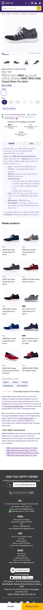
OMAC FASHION (20, 69)
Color (4, 89)
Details (11, 143)
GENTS (6, 382)
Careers (38, 584)
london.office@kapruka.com (23, 545)
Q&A (31, 143)
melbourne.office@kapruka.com (23, 562)
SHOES (15, 382)
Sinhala (16, 594)
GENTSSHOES (22, 386)
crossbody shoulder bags (13, 406)
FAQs (22, 586)
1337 (31, 493)
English (10, 594)
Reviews (17, 584)
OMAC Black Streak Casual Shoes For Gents (22, 453)
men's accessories (26, 418)
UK (28, 594)
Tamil (22, 594)
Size (3, 98)
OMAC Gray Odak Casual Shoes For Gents (22, 448)
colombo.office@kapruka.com (24, 509)
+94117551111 (26, 507)
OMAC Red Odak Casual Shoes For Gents (21, 450)
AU (26, 594)
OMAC (9, 72)
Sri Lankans (35, 589)
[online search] (38, 8)
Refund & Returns (27, 584)
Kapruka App (25, 574)
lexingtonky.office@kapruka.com (23, 528)
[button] (30, 53)
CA (35, 594)
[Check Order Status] (36, 4)
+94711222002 (29, 511)
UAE (31, 594)
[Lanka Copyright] (5, 589)
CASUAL (25, 382)
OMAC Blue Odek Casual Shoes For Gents (21, 455)
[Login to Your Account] (39, 4)
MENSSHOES (8, 386)
